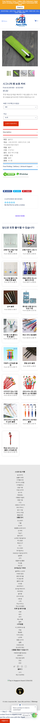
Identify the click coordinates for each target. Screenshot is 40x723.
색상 (5, 114)
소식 (20, 672)
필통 (20, 642)
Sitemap (34, 702)
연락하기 (20, 655)
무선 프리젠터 (20, 606)
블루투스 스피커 (20, 571)
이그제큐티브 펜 (20, 627)
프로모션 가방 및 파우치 (20, 553)
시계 (20, 601)
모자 (20, 617)
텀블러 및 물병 (20, 561)
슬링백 (20, 555)
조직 (20, 558)
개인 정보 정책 (20, 658)
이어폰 (20, 584)
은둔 (20, 660)
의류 (20, 612)
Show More (20, 216)
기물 (20, 523)
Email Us (20, 7)
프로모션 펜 (20, 645)
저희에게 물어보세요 (20, 653)
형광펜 (20, 632)
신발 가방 (20, 487)
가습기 (20, 533)
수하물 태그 (20, 485)
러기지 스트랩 (20, 482)
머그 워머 (20, 548)
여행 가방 (20, 500)
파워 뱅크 (20, 591)
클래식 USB (20, 581)
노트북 (20, 637)
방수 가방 (20, 510)
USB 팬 (20, 599)
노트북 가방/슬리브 (20, 538)
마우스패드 (20, 635)
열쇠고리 (20, 535)
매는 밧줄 (20, 619)
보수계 (20, 492)
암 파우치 (20, 475)
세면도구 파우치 (20, 505)
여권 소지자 (20, 490)
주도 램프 (20, 540)
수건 (20, 502)
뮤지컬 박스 (20, 550)
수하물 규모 (20, 480)
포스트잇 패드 (20, 647)
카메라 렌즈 (20, 574)
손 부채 (20, 530)
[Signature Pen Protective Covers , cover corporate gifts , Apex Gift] (8, 73)
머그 (20, 545)
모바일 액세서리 (20, 589)
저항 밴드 (20, 495)
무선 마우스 (20, 604)
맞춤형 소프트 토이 (20, 528)
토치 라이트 (20, 596)
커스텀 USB (20, 579)
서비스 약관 (20, 512)
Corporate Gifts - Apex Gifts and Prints (19, 702)
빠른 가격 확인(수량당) (11, 103)
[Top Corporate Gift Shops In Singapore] (20, 681)
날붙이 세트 (20, 477)
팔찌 (20, 622)
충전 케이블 (20, 576)
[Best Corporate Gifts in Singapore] (20, 697)
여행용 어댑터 (20, 497)
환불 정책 (20, 515)
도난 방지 (20, 520)
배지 (20, 614)
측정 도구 (20, 543)
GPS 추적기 (20, 586)
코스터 (20, 525)
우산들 (20, 563)
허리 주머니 (20, 507)
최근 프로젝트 (20, 675)
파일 (20, 630)
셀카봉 (20, 594)
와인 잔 (20, 565)
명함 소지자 (20, 640)
